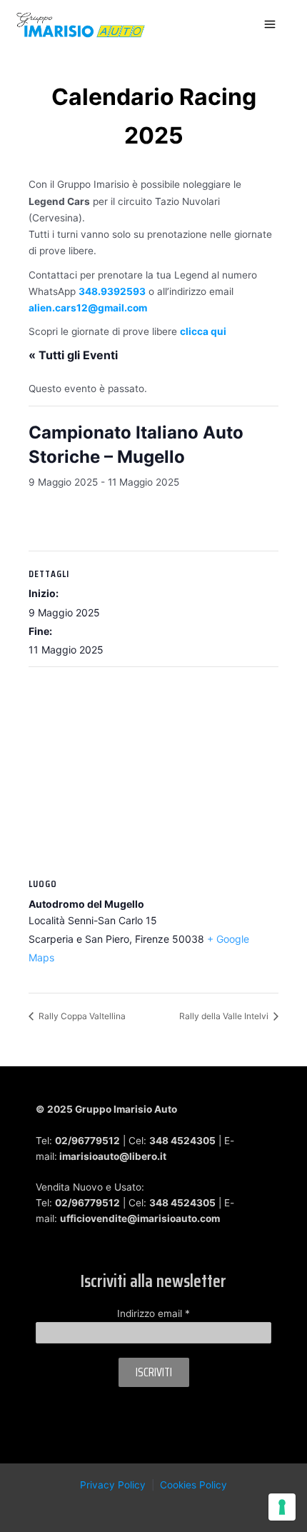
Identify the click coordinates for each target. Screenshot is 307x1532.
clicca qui (203, 331)
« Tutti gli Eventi (73, 355)
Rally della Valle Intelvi (225, 1016)
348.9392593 (112, 291)
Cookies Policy (193, 1485)
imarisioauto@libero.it (112, 1156)
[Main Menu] (270, 24)
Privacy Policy (113, 1485)
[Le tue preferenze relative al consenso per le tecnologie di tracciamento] (282, 1507)
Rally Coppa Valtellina (81, 1016)
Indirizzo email (153, 1313)
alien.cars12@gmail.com (88, 308)
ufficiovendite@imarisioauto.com (140, 1218)
